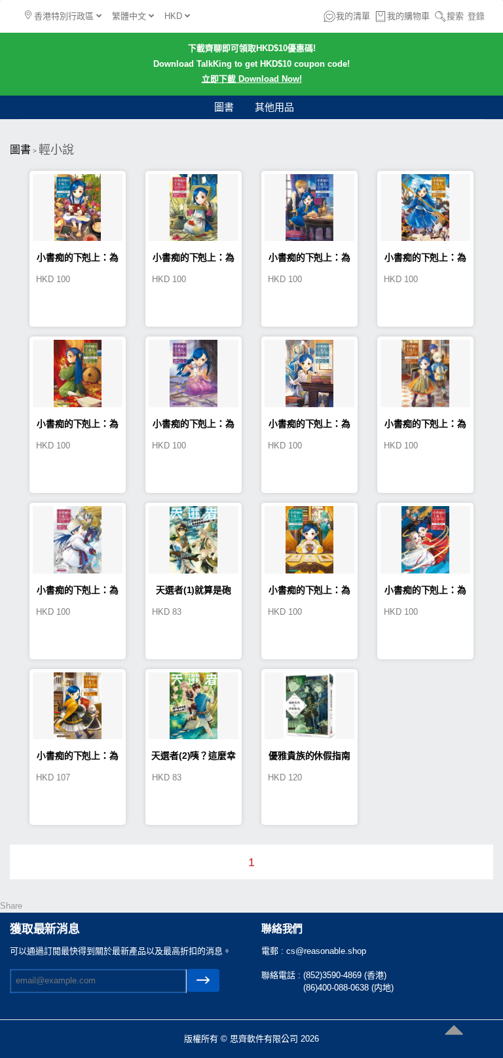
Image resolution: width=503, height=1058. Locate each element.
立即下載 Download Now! (252, 79)
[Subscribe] (203, 980)
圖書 (224, 107)
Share (11, 906)
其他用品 (274, 107)
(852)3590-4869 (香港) (344, 975)
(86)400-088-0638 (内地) (348, 988)
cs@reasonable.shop (326, 951)
